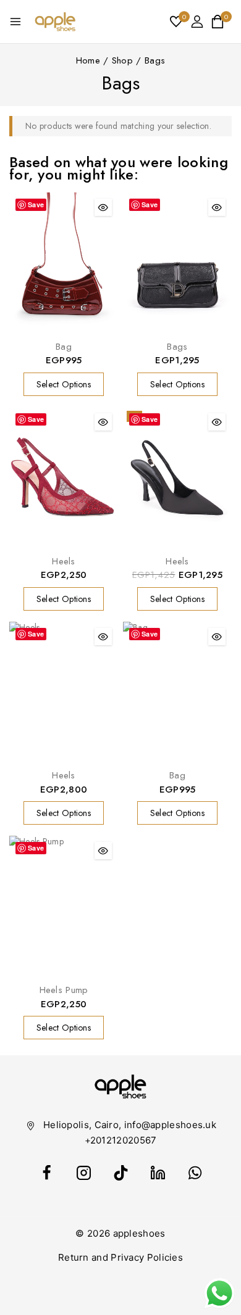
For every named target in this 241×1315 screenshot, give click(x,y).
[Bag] (63, 263)
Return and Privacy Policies (120, 1257)
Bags (177, 346)
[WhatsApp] (194, 1173)
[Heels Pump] (63, 906)
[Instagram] (83, 1173)
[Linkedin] (157, 1173)
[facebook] (46, 1173)
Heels (63, 561)
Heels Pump (64, 990)
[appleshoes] (55, 21)
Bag (64, 346)
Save (36, 204)
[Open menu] (15, 21)
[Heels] (63, 477)
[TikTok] (120, 1173)
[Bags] (177, 263)
